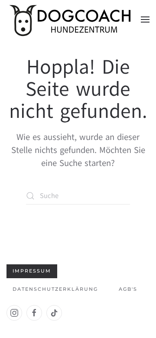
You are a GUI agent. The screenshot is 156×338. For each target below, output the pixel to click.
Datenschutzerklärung (55, 289)
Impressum (32, 271)
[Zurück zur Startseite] (71, 19)
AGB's (128, 289)
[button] (145, 19)
